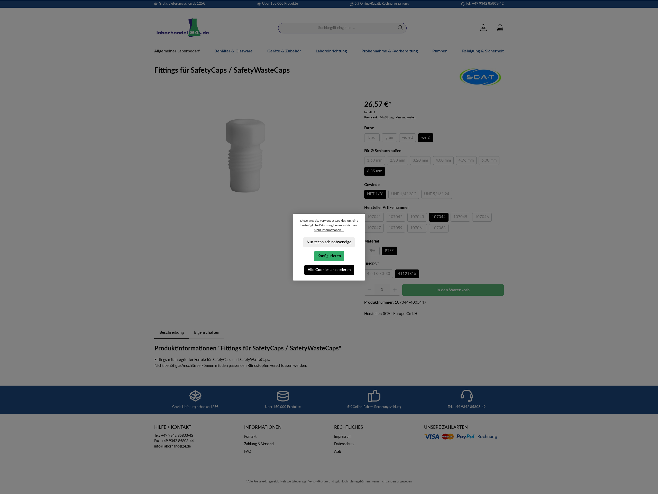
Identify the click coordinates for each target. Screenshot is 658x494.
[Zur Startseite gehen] (182, 28)
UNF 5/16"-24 (438, 195)
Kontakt (250, 437)
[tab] (171, 332)
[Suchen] (401, 28)
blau (374, 139)
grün (391, 139)
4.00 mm (445, 162)
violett (409, 139)
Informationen (262, 427)
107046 (483, 218)
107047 (375, 229)
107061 (418, 229)
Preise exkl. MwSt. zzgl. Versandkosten (390, 117)
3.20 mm (422, 162)
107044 (439, 217)
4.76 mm (468, 162)
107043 (418, 218)
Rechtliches (348, 427)
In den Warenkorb (453, 290)
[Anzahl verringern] (369, 290)
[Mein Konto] (483, 28)
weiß (425, 137)
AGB (337, 451)
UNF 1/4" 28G (405, 195)
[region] (254, 154)
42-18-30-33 (380, 275)
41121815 (407, 274)
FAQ (247, 451)
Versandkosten (318, 481)
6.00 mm (490, 162)
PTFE (389, 251)
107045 (461, 218)
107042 (397, 218)
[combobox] (336, 28)
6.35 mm (374, 171)
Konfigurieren (329, 256)
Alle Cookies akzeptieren (329, 270)
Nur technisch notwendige (329, 242)
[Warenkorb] (498, 28)
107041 (375, 218)
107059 (397, 229)
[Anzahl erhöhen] (395, 290)
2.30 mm (399, 162)
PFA (374, 252)
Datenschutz (344, 444)
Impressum (343, 437)
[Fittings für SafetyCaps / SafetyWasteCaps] (254, 154)
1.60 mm (376, 162)
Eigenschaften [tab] (206, 332)
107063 (440, 229)
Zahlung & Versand (259, 444)
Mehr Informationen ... (329, 229)
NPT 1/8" (375, 194)
